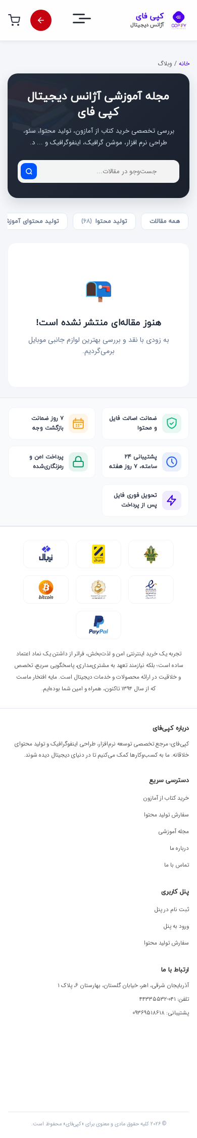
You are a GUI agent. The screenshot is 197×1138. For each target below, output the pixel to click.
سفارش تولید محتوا (166, 814)
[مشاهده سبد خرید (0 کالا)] (14, 20)
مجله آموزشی (173, 831)
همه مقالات (165, 221)
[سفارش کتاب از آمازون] (41, 20)
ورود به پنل (176, 926)
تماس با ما (176, 865)
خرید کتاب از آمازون (166, 798)
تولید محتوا (104, 221)
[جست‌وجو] (29, 171)
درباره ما (179, 848)
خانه (184, 63)
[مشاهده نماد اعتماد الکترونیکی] (151, 589)
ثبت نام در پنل (172, 909)
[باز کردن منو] (91, 20)
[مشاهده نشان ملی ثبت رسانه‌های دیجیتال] (98, 589)
